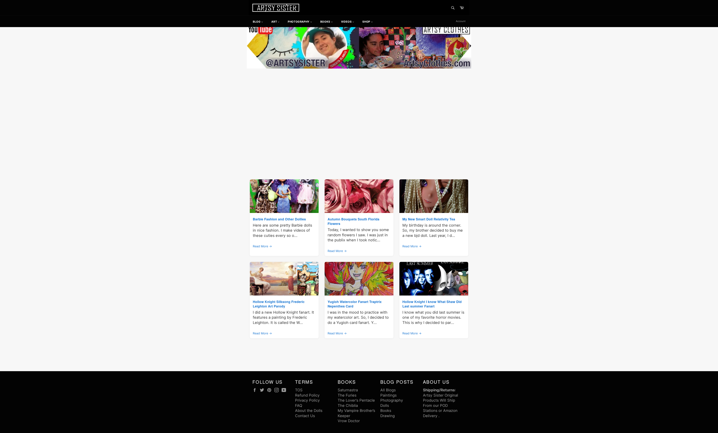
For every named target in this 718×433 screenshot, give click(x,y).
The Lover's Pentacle (356, 400)
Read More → (262, 246)
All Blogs (388, 390)
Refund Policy (307, 395)
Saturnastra (348, 390)
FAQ (298, 405)
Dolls (384, 405)
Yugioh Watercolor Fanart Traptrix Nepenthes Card (355, 303)
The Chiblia (348, 405)
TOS (299, 390)
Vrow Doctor (349, 421)
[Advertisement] (359, 97)
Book (384, 410)
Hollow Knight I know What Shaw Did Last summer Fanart (432, 303)
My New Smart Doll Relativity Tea (428, 219)
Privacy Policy (307, 400)
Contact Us (305, 416)
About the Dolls (308, 410)
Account (461, 21)
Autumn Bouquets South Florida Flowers (353, 221)
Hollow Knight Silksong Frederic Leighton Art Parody (279, 303)
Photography (391, 400)
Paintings (388, 395)
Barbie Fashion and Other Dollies (279, 219)
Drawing (387, 416)
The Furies (347, 395)
